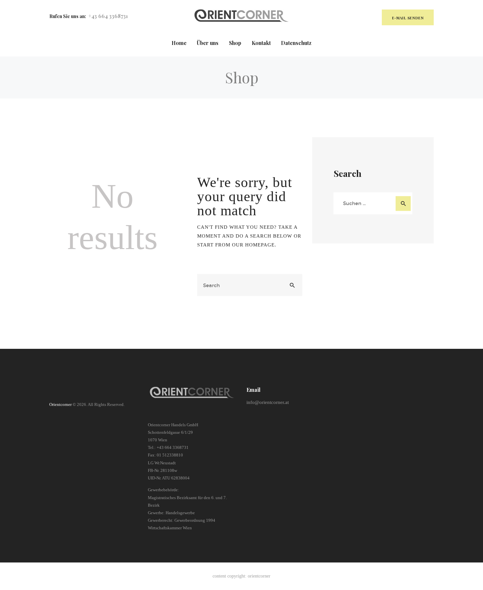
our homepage (253, 244)
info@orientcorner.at (267, 402)
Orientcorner (60, 404)
